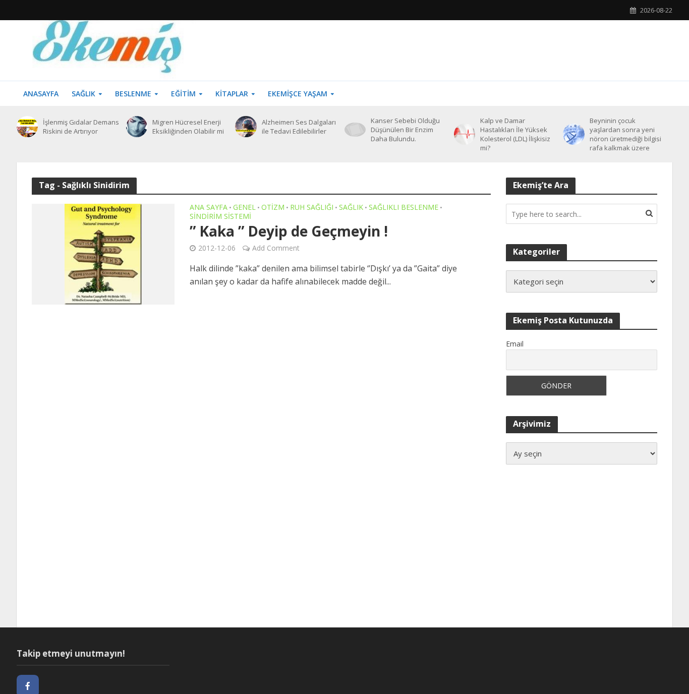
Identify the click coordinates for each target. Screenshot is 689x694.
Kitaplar (231, 93)
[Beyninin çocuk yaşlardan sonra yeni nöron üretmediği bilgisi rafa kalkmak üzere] (573, 134)
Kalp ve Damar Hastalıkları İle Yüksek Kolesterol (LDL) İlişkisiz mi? (515, 134)
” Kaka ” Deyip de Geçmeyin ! (289, 231)
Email (515, 344)
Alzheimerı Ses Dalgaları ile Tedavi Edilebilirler (299, 127)
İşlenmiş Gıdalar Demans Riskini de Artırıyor (81, 127)
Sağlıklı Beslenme (403, 208)
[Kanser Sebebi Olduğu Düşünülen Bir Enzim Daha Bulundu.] (355, 130)
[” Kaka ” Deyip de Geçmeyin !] (103, 253)
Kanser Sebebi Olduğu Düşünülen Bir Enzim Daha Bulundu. (405, 129)
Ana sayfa (208, 208)
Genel (244, 208)
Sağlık (83, 93)
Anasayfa (41, 93)
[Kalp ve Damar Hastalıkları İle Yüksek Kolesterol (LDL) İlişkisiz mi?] (464, 134)
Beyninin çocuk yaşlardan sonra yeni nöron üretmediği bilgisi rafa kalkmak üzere (625, 134)
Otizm (272, 208)
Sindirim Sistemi (220, 217)
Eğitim (183, 93)
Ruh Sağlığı (311, 208)
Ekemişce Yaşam (297, 93)
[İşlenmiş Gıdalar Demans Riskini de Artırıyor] (27, 126)
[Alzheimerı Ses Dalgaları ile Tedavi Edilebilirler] (245, 126)
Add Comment (276, 248)
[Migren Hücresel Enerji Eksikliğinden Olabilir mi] (136, 126)
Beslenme (133, 93)
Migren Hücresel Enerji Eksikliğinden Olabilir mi (188, 127)
